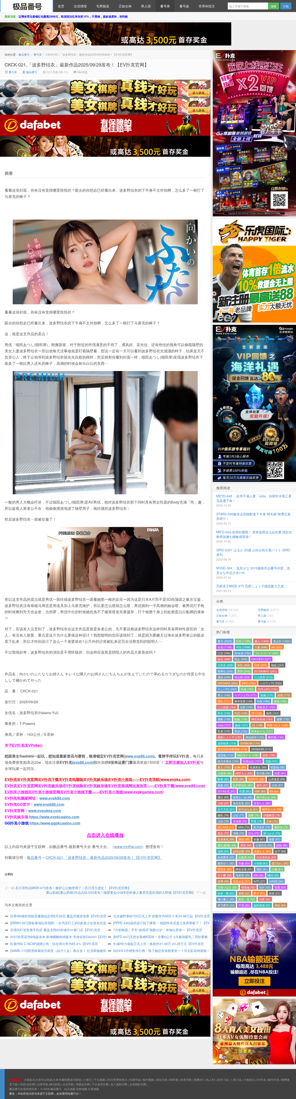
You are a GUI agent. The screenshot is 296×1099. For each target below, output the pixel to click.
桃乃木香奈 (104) (228, 761)
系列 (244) (243, 671)
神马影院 (55, 1084)
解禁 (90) (223, 779)
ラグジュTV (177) (245, 695)
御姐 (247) (277, 665)
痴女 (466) (224, 659)
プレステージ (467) (267, 653)
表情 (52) (244, 893)
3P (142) (256, 713)
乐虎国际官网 (137, 1084)
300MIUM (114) (250, 743)
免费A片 (199, 1079)
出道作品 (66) (264, 845)
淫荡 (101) (271, 761)
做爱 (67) (274, 839)
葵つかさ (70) (271, 833)
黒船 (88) (223, 785)
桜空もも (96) (244, 773)
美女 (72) (223, 833)
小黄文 (87, 1079)
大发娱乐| (30, 1079)
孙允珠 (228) (242, 677)
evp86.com (82, 762)
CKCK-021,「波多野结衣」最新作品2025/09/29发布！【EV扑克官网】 (77, 64)
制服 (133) (240, 719)
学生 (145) (224, 713)
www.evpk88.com (54, 798)
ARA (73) (244, 827)
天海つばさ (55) (227, 887)
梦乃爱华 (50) (226, 905)
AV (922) (276, 647)
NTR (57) (259, 881)
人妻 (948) (261, 647)
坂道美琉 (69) (226, 839)
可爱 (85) (245, 791)
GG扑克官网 (27, 1084)
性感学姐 (135, 1079)
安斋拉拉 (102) (252, 761)
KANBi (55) (276, 881)
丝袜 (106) (268, 755)
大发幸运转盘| (44, 1079)
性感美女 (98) (258, 767)
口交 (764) (224, 653)
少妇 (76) (223, 821)
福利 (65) (223, 851)
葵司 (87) (262, 785)
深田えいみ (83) (243, 797)
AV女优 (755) (242, 653)
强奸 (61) (262, 869)
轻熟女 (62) (225, 869)
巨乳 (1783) (243, 641)
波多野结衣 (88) (243, 785)
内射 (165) (263, 701)
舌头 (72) (253, 833)
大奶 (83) (223, 803)
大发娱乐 (249, 1079)
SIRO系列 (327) (261, 659)
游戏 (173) (283, 695)
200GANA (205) (228, 683)
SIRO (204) (249, 683)
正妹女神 (125, 6)
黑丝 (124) (240, 731)
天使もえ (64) (262, 851)
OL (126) (257, 725)
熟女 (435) (240, 659)
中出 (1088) (243, 647)
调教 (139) (224, 719)
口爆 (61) (277, 869)
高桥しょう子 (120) (230, 737)
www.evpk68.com (49, 804)
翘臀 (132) (283, 719)
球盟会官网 (83, 1084)
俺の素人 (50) (226, 899)
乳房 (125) (224, 731)
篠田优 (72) (281, 827)
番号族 (184, 6)
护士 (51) (259, 893)
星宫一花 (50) (246, 899)
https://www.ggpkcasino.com (55, 823)
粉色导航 (186, 1079)
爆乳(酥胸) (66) (227, 845)
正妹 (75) (272, 821)
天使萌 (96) (225, 773)
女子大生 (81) (226, 809)
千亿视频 (99, 1079)
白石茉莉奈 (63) (266, 857)
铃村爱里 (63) (226, 857)
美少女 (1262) (281, 641)
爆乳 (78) (223, 815)
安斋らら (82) (262, 803)
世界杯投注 (207, 6)
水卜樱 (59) (225, 875)
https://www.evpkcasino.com (54, 816)
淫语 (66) (246, 845)
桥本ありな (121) (262, 731)
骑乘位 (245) (225, 671)
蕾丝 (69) (244, 839)
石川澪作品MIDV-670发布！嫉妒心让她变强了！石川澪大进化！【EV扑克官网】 (73, 887)
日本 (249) (260, 665)
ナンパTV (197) (227, 689)
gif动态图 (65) (241, 851)
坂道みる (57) (241, 881)
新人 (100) (224, 767)
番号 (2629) (225, 641)
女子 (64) (280, 851)
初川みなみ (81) (248, 809)
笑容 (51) (274, 893)
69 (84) (274, 791)
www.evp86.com (139, 756)
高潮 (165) (280, 701)
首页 (61, 6)
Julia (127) (224, 725)
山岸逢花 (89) (276, 779)
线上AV (210, 1079)
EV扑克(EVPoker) (27, 745)
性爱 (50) (265, 899)
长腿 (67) (259, 839)
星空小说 (222, 1079)
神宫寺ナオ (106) (248, 755)
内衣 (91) (280, 773)
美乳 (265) (243, 665)
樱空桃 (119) (276, 737)
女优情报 (80, 6)
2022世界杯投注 (117, 1079)
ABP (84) (260, 791)
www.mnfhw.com (128, 846)
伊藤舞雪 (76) (271, 815)
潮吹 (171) (224, 701)
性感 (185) (247, 689)
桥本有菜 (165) (243, 701)
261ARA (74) (226, 827)
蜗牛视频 (148, 1079)
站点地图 (69, 1089)
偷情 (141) (272, 713)
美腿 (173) (266, 695)
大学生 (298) (225, 665)
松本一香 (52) (226, 893)
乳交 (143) (240, 713)
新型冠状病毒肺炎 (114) (232, 749)
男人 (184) (224, 695)
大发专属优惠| (61, 1079)
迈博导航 (42, 1084)
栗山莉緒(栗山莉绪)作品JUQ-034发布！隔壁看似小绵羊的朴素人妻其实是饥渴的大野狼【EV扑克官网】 (120, 892)
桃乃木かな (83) (266, 797)
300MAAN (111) (261, 749)
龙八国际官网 (119, 1084)
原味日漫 (161, 1079)
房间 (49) (280, 905)
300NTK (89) (256, 779)
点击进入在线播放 (105, 834)
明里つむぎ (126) (277, 725)
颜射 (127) (241, 725)
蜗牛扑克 (273, 1079)
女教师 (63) (245, 857)
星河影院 (75, 1079)
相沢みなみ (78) (272, 809)
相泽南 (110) (225, 755)
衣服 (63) (244, 863)
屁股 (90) (238, 779)
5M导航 (174, 1079)
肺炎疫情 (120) (255, 737)
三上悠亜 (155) (227, 707)
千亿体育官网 (100, 1084)
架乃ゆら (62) (280, 863)
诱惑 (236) (224, 677)
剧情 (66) (282, 845)
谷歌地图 (81, 1089)
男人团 (146, 6)
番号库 (165, 6)
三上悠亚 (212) (263, 677)
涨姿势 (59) (243, 875)
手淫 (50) (244, 905)
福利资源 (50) (262, 905)
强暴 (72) (238, 833)
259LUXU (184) (268, 689)
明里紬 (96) (278, 767)
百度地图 (93, 1089)
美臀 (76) (253, 815)
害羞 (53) (280, 887)
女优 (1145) (225, 647)
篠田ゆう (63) (226, 863)
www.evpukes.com (44, 810)
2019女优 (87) (226, 791)
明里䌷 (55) (248, 887)
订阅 (286, 6)
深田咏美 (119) (227, 743)
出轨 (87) (277, 785)
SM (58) (259, 875)
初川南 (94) (263, 773)
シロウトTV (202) (271, 683)
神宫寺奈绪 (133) (262, 719)
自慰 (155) (246, 707)
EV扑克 (261, 1079)
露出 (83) (223, 797)
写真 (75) (256, 821)
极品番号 (26, 6)
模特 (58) (273, 875)
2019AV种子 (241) (265, 671)
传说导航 (68, 1084)
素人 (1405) (262, 641)
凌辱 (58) (223, 881)
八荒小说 (235, 1079)
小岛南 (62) (261, 863)
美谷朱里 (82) (241, 803)
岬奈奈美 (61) (244, 869)
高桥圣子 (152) (266, 707)
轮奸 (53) (265, 887)
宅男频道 (102, 6)
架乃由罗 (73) (261, 827)
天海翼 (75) (240, 821)
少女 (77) (238, 815)
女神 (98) (240, 767)
